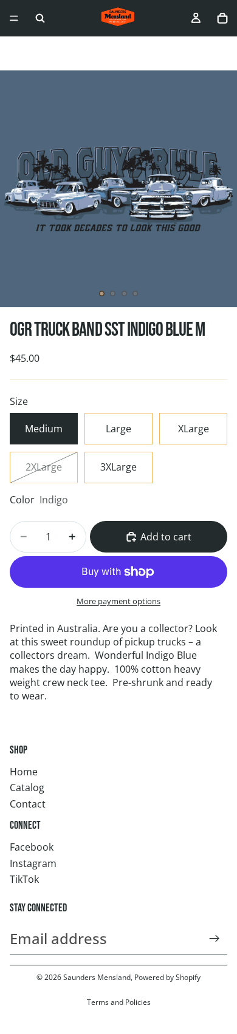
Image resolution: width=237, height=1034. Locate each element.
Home (24, 771)
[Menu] (14, 18)
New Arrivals (65, 54)
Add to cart (165, 536)
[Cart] (222, 18)
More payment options (118, 601)
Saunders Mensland (97, 977)
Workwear (126, 54)
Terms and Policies (119, 1002)
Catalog (27, 787)
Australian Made (196, 54)
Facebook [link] (31, 847)
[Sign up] (214, 938)
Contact (28, 804)
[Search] (40, 18)
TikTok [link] (24, 879)
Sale (18, 54)
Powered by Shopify (167, 977)
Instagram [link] (33, 863)
